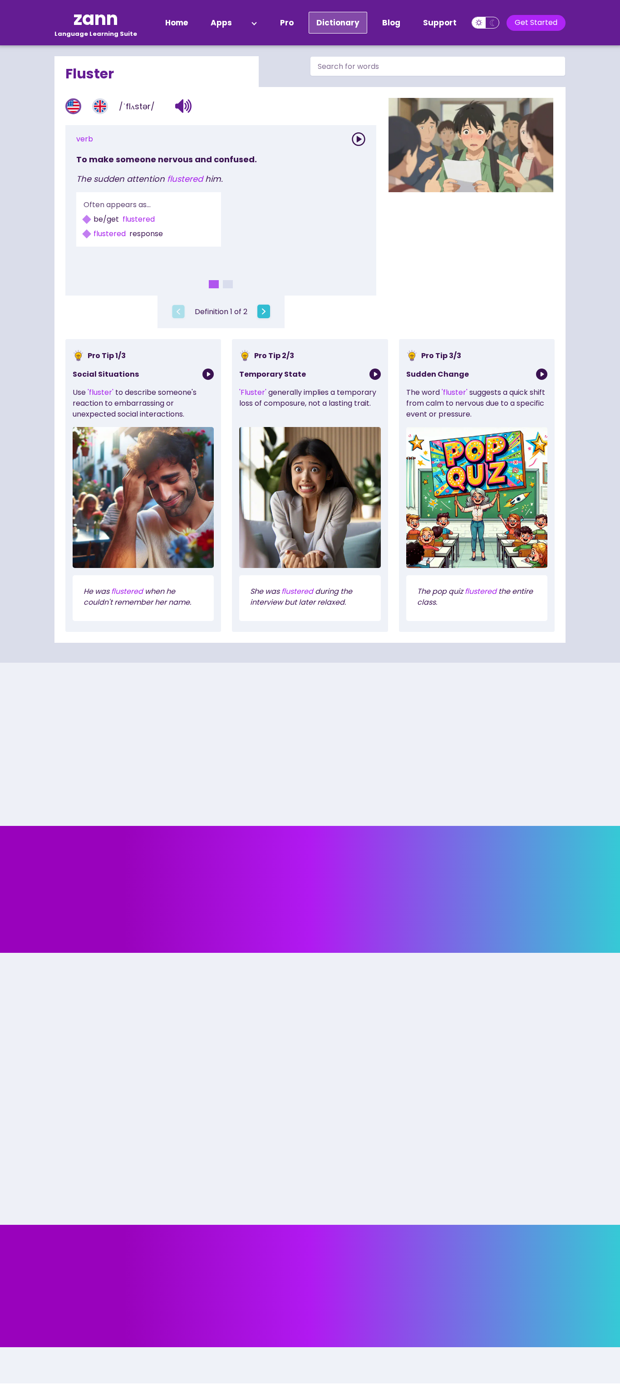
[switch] (485, 23)
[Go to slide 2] (228, 284)
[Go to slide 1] (214, 284)
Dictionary (337, 22)
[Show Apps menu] (254, 23)
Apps (221, 22)
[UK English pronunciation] (100, 106)
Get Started (536, 22)
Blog (391, 22)
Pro (287, 22)
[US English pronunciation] (73, 106)
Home (176, 22)
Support (440, 22)
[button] (183, 106)
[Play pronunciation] (358, 139)
